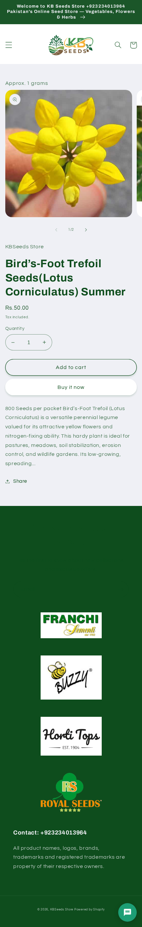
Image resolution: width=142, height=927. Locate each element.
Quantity (14, 328)
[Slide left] (56, 229)
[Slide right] (86, 229)
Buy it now (71, 387)
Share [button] (20, 481)
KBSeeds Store (62, 909)
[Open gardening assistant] (127, 912)
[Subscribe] (120, 589)
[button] (8, 45)
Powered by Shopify (89, 909)
